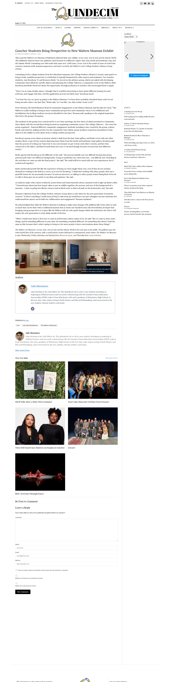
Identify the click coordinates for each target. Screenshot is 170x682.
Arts (27, 320)
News (57, 28)
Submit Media (39, 3)
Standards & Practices (53, 3)
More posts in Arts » (112, 358)
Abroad (104, 28)
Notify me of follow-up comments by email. (29, 578)
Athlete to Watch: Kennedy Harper (136, 123)
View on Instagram (140, 75)
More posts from (22, 350)
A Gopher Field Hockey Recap (135, 150)
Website (17, 560)
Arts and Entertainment (30, 325)
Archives (127, 34)
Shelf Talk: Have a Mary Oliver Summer (33, 401)
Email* (17, 552)
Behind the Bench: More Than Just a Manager (137, 137)
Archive (128, 28)
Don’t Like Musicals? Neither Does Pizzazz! (88, 401)
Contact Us (29, 3)
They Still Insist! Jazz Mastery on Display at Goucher (40, 447)
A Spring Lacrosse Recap (133, 111)
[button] (139, 70)
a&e (18, 325)
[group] (139, 56)
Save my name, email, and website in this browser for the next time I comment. (43, 570)
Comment (18, 517)
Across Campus (90, 28)
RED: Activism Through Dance (29, 493)
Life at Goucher (44, 28)
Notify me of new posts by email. (25, 586)
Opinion (77, 28)
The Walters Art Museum (49, 325)
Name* (17, 544)
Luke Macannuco (39, 285)
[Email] (32, 308)
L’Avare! (71, 447)
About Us (116, 28)
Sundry (68, 28)
